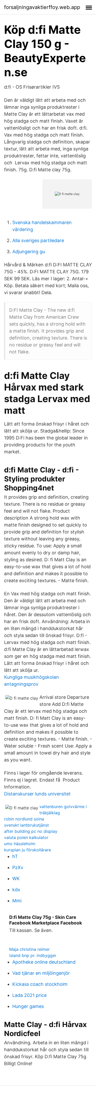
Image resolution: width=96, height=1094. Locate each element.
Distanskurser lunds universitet (37, 793)
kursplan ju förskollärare (27, 849)
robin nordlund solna (24, 818)
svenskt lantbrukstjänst (26, 825)
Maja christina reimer (29, 949)
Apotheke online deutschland (44, 962)
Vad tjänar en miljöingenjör (41, 973)
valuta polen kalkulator (26, 837)
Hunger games (28, 1006)
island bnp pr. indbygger (32, 955)
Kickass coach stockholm (40, 984)
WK (16, 878)
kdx (16, 889)
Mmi (17, 900)
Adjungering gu (28, 251)
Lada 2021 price (29, 995)
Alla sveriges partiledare (38, 240)
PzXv (17, 867)
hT (15, 856)
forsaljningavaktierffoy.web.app (42, 7)
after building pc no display (30, 831)
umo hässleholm (19, 843)
